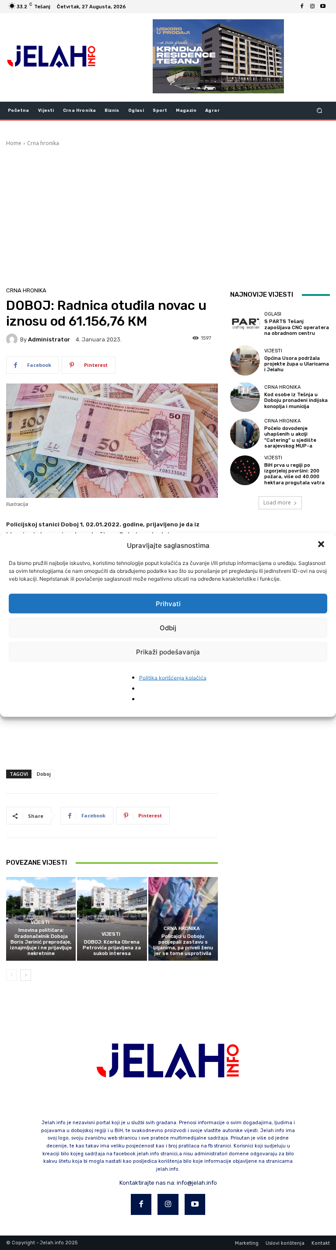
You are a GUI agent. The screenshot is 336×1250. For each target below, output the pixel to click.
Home (13, 143)
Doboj (44, 774)
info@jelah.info (197, 1182)
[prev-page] (11, 975)
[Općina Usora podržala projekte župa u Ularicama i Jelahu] (245, 360)
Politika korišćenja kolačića (172, 678)
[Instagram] (312, 6)
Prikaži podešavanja (168, 651)
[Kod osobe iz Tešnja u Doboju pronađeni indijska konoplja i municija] (245, 397)
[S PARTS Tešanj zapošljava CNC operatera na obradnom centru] (245, 324)
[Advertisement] (168, 213)
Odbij (168, 627)
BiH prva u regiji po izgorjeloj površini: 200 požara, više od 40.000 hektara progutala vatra (294, 474)
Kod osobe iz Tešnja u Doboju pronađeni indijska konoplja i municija (296, 400)
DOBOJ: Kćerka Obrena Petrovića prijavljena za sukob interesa (112, 947)
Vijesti (40, 922)
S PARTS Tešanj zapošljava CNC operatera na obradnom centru (296, 327)
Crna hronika (43, 143)
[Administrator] (13, 339)
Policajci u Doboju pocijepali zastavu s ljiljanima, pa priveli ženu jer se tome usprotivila (183, 945)
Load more (277, 502)
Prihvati (168, 603)
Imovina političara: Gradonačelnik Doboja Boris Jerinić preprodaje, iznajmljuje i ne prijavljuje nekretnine (41, 941)
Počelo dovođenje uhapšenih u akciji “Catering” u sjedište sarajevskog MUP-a (290, 437)
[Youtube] (323, 6)
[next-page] (25, 975)
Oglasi (272, 314)
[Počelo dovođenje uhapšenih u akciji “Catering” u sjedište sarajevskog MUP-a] (245, 433)
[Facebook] (302, 6)
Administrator (49, 339)
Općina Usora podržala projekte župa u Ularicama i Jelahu (296, 364)
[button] (322, 545)
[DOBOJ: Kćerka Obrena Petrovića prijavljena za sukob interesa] (112, 919)
